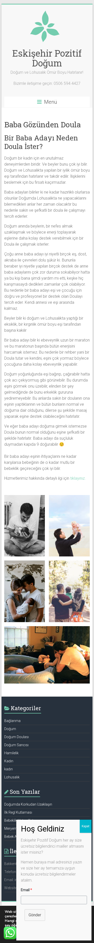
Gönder (35, 915)
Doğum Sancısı (16, 745)
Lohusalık (12, 777)
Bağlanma (12, 721)
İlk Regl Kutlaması (18, 812)
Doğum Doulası (16, 737)
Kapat (85, 826)
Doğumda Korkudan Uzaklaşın (28, 804)
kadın (8, 769)
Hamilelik (11, 753)
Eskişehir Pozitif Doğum (46, 58)
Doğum (10, 729)
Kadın (8, 761)
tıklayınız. (78, 478)
